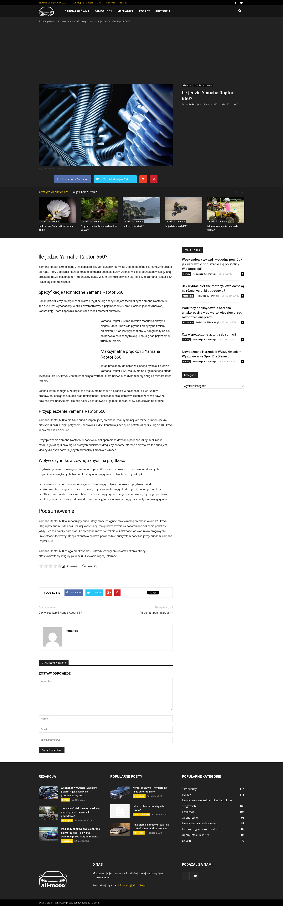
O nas (99, 2)
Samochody (103, 11)
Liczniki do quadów (203, 85)
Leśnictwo (188, 812)
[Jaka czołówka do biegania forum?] (120, 811)
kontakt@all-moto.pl (133, 885)
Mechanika (125, 11)
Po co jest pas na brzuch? (156, 612)
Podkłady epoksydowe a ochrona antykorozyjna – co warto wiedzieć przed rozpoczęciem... (80, 832)
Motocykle (188, 295)
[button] (239, 11)
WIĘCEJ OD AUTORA (85, 192)
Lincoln (186, 840)
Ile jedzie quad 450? (176, 226)
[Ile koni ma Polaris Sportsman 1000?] (57, 210)
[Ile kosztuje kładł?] (141, 210)
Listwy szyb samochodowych (200, 823)
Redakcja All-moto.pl (204, 273)
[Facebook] (236, 2)
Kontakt (122, 2)
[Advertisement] (141, 52)
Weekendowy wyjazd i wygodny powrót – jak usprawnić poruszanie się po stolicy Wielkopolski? (212, 264)
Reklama (110, 2)
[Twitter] (241, 2)
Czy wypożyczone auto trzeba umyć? (209, 334)
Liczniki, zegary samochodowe (201, 829)
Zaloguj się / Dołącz (83, 2)
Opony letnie (190, 817)
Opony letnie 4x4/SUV (195, 835)
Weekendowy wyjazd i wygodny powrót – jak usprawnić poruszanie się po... (79, 791)
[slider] (50, 566)
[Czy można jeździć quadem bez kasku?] (99, 210)
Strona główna (77, 11)
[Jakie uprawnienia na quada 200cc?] (225, 210)
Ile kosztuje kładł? (133, 226)
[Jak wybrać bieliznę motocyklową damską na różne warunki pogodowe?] (48, 813)
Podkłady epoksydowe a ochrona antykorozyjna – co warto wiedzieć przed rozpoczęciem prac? (212, 312)
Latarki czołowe (141, 814)
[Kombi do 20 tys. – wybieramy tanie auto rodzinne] (120, 792)
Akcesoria (162, 11)
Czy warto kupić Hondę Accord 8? (60, 612)
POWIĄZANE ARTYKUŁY (53, 192)
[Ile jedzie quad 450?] (183, 210)
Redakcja (193, 104)
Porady (144, 11)
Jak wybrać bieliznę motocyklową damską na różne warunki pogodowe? (80, 812)
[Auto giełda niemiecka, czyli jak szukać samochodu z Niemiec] (120, 829)
